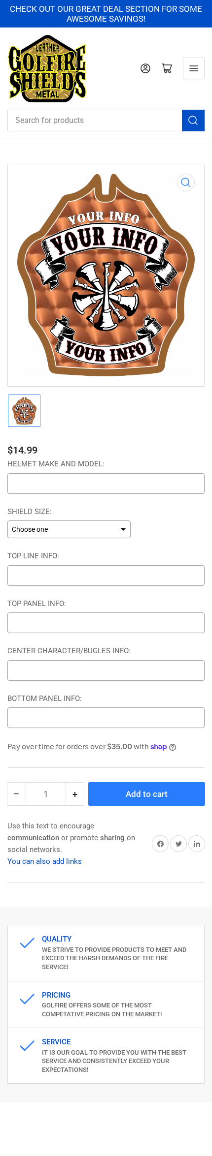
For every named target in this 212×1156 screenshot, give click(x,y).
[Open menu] (194, 68)
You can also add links (44, 861)
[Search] (193, 120)
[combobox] (106, 120)
